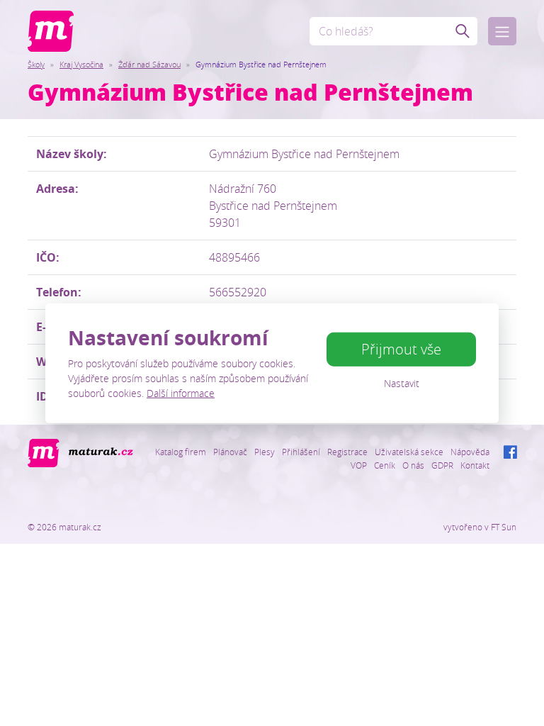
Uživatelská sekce (409, 451)
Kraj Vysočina (81, 64)
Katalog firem (180, 451)
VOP (359, 465)
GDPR (442, 465)
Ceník (384, 465)
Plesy (264, 451)
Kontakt (474, 465)
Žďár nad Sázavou (149, 64)
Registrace (347, 451)
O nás (413, 465)
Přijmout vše (401, 349)
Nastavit (401, 383)
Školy (36, 64)
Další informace (181, 392)
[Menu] (502, 31)
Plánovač (230, 451)
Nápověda (469, 451)
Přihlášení (301, 451)
